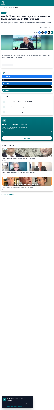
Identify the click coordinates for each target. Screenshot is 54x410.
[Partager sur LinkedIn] (45, 32)
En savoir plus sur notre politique (14, 406)
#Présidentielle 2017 (7, 64)
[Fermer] (30, 399)
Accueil (3, 7)
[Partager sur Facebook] (39, 32)
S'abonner (27, 138)
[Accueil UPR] (3, 3)
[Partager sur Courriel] (52, 32)
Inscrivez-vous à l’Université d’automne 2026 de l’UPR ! (19, 101)
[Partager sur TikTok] (49, 32)
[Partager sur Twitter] (42, 32)
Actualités (10, 7)
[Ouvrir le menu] (51, 2)
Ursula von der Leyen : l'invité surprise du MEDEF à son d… (20, 112)
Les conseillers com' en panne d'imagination (16, 107)
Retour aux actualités (8, 194)
